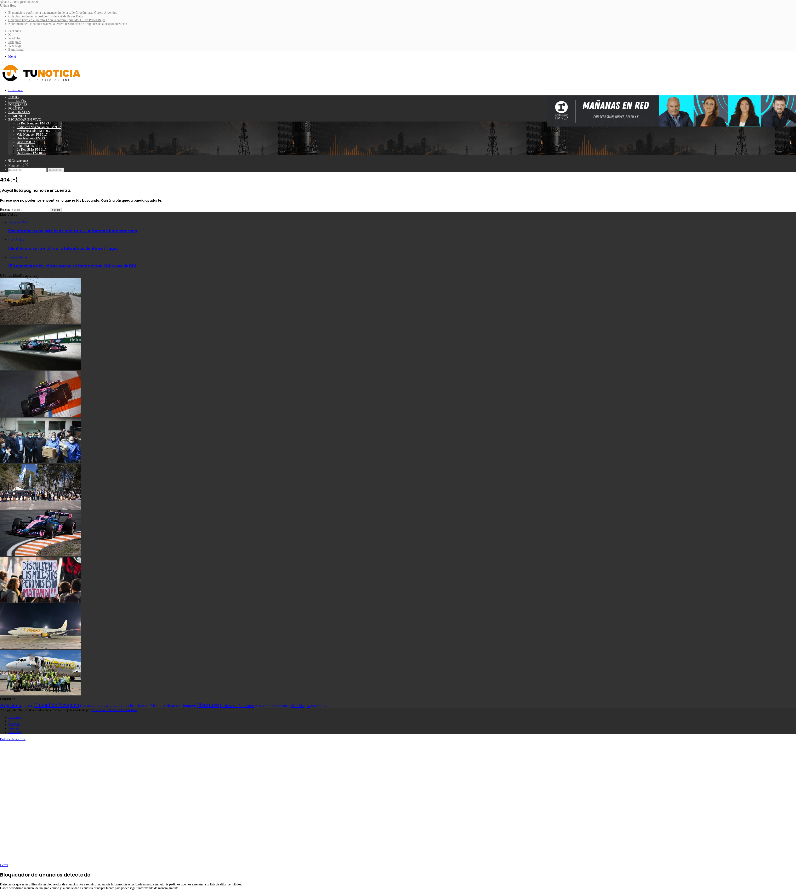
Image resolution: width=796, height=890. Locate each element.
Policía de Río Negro (268, 705)
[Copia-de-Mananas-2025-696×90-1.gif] (671, 125)
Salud (314, 705)
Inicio (13, 97)
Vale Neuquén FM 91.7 (32, 134)
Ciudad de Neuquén (56, 705)
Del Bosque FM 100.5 (31, 153)
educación (96, 706)
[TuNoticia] (41, 82)
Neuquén (208, 704)
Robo (286, 705)
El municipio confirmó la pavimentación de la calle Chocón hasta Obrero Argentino (63, 12)
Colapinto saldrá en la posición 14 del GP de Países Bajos (46, 16)
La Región (17, 101)
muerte (146, 705)
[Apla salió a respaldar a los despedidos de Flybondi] (40, 694)
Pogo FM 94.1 (26, 145)
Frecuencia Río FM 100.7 (33, 131)
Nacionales (19, 112)
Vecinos (323, 706)
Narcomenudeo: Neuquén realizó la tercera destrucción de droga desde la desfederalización (67, 24)
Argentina (10, 705)
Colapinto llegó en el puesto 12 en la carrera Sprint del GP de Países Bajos (56, 20)
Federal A (117, 706)
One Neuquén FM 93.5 (32, 138)
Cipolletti (27, 705)
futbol (126, 706)
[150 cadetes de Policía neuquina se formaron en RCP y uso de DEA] (40, 508)
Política (16, 108)
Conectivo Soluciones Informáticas (114, 710)
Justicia (135, 706)
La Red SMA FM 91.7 (31, 149)
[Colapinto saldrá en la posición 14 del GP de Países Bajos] (40, 369)
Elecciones (107, 706)
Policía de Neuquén (237, 705)
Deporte (85, 705)
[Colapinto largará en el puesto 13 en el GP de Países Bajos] (40, 555)
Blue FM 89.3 (26, 142)
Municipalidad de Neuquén (173, 705)
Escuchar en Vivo (24, 119)
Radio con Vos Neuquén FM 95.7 (39, 127)
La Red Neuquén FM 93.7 (34, 123)
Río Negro (300, 705)
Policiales (18, 104)
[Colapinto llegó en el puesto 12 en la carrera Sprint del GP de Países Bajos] (40, 415)
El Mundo (17, 116)
